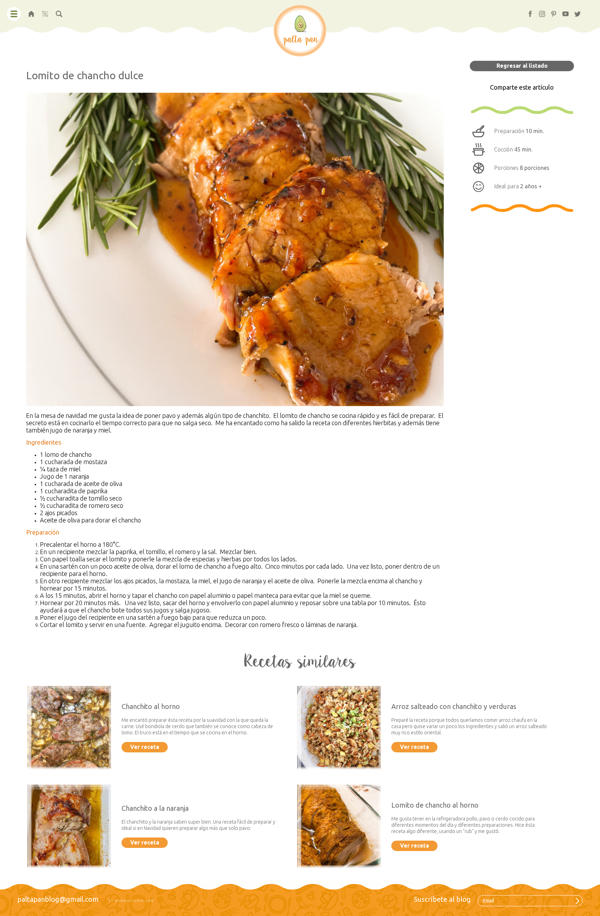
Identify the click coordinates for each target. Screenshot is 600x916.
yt (562, 12)
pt (551, 12)
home (31, 12)
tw (575, 12)
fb (527, 12)
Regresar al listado (522, 66)
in (539, 12)
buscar (59, 12)
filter (45, 12)
